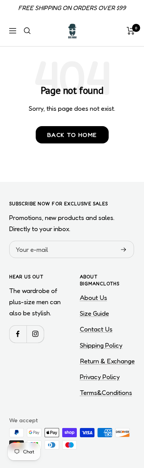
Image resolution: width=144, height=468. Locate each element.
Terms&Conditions (106, 392)
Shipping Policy (101, 345)
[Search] (27, 30)
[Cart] (131, 31)
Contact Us (96, 329)
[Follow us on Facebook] (17, 334)
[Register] (123, 249)
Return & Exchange (107, 361)
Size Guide (94, 313)
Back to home (72, 134)
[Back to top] (122, 417)
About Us (93, 297)
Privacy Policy (100, 377)
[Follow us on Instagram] (35, 334)
